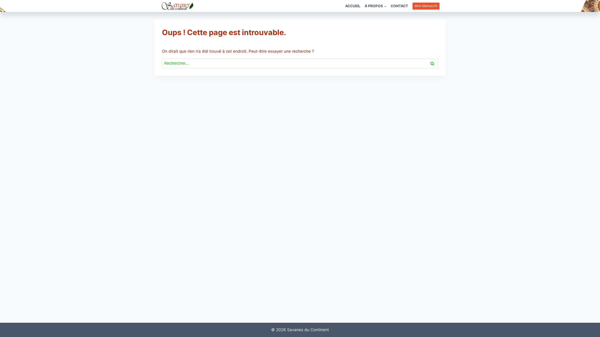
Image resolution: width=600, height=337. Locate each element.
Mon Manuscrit (426, 6)
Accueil (352, 6)
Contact (399, 6)
